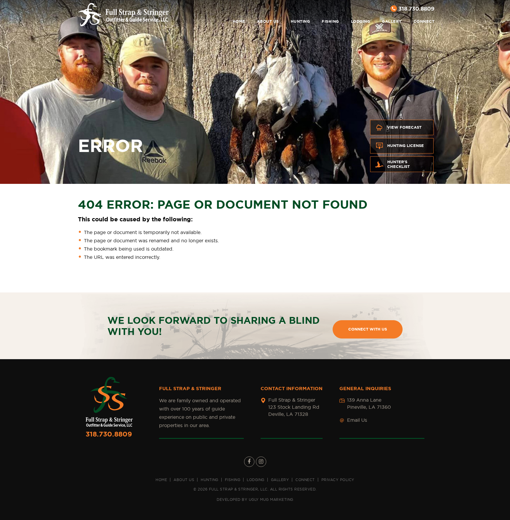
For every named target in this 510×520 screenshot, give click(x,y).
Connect (424, 21)
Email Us (357, 420)
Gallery (392, 21)
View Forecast (404, 127)
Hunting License (405, 145)
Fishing (330, 21)
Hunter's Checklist (398, 164)
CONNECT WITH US (367, 329)
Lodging (360, 21)
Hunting (300, 21)
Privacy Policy (337, 480)
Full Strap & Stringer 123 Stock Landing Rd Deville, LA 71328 (293, 407)
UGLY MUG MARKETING (271, 499)
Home (239, 21)
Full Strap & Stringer (123, 14)
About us (268, 21)
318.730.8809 (416, 9)
